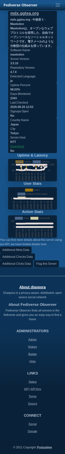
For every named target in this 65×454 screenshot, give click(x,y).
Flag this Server (46, 263)
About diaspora (32, 287)
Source (32, 403)
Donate (32, 431)
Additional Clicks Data (16, 263)
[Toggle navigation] (58, 5)
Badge (32, 354)
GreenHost (17, 146)
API (26, 389)
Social (33, 424)
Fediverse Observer (20, 5)
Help (32, 361)
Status (33, 381)
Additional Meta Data (15, 249)
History (32, 346)
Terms (32, 396)
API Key (36, 389)
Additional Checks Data (17, 256)
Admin (32, 339)
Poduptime (44, 447)
